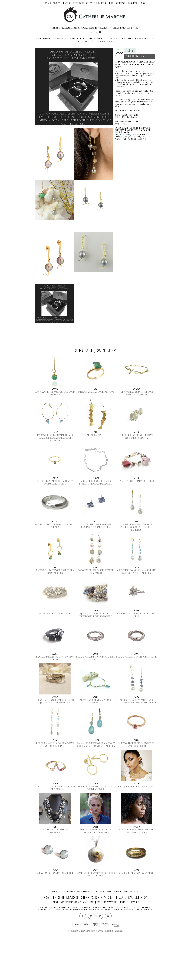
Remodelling (80, 3)
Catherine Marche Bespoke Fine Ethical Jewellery (95, 923)
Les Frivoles (134, 136)
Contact (121, 3)
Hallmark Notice (145, 936)
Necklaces (58, 38)
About (56, 3)
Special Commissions (145, 38)
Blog (143, 3)
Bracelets (70, 38)
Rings (38, 38)
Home (47, 3)
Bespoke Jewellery (57, 933)
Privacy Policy (96, 936)
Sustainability (44, 936)
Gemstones (99, 38)
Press (111, 3)
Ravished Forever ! (139, 139)
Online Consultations (103, 933)
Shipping (146, 933)
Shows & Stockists (78, 936)
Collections (112, 38)
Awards (108, 936)
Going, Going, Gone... (105, 41)
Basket (133, 3)
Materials (87, 38)
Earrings (47, 38)
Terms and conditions (124, 936)
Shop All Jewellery (85, 41)
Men (79, 38)
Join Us (43, 933)
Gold (126, 136)
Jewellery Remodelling (79, 933)
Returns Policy (61, 936)
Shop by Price (127, 38)
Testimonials (98, 3)
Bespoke (66, 3)
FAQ (138, 933)
